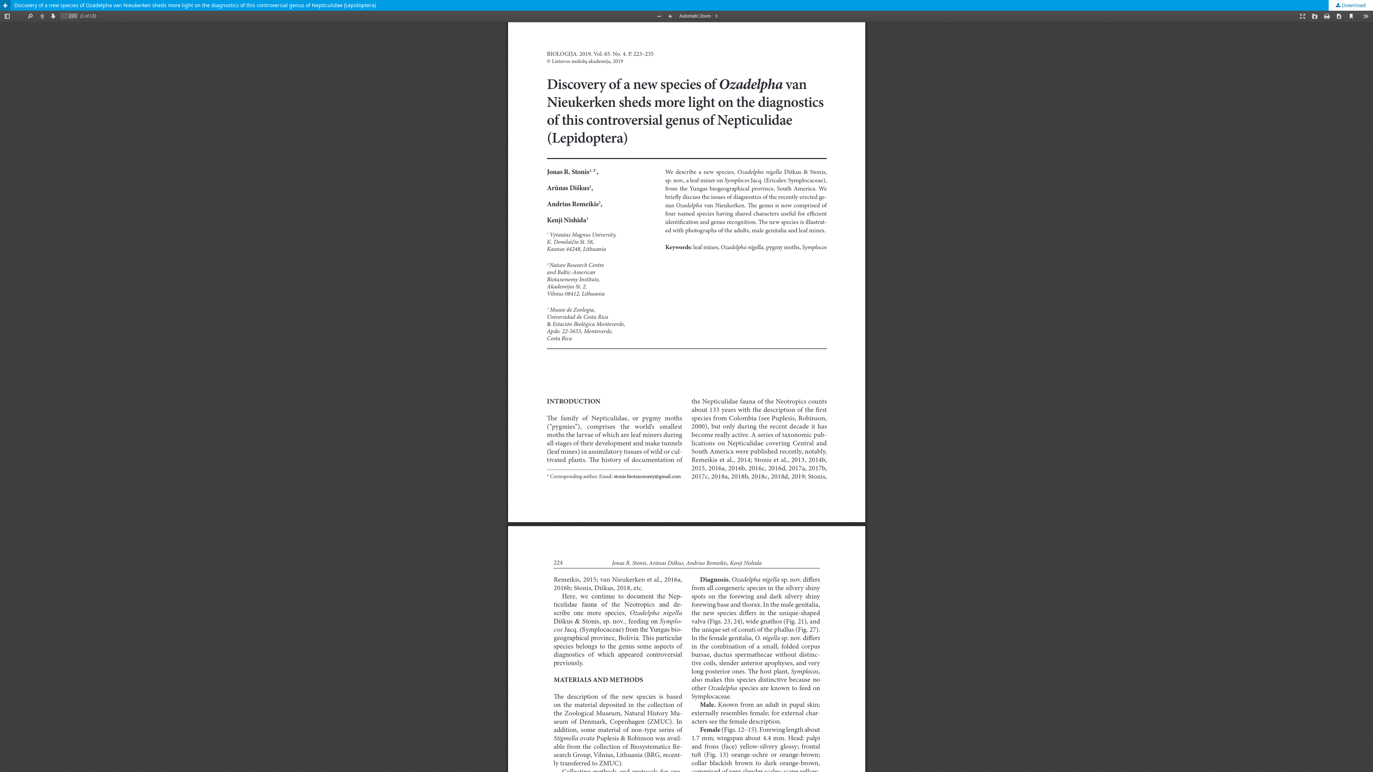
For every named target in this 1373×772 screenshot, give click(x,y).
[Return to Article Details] (5, 5)
